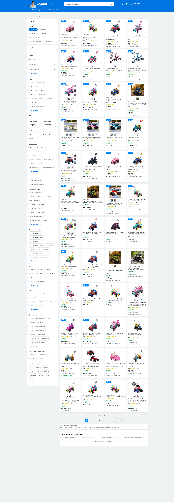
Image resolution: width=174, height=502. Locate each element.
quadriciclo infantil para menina (134, 437)
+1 (74, 134)
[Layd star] (70, 396)
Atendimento (53, 10)
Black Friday (63, 427)
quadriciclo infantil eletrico (109, 437)
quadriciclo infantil (70, 437)
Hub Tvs (116, 427)
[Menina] (137, 300)
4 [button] (99, 420)
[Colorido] (72, 98)
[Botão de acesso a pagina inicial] (38, 4)
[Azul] (93, 66)
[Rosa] (117, 35)
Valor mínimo (33, 121)
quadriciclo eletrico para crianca (104, 441)
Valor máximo (47, 121)
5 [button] (103, 420)
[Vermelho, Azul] (139, 35)
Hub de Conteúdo (90, 427)
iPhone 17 (70, 427)
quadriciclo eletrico (88, 437)
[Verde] (137, 98)
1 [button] (86, 420)
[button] (108, 4)
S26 (82, 427)
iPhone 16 (77, 427)
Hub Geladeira (109, 427)
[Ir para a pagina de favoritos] (121, 4)
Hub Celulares (100, 427)
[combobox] (89, 4)
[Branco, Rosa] (113, 35)
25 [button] (112, 420)
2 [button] (90, 420)
